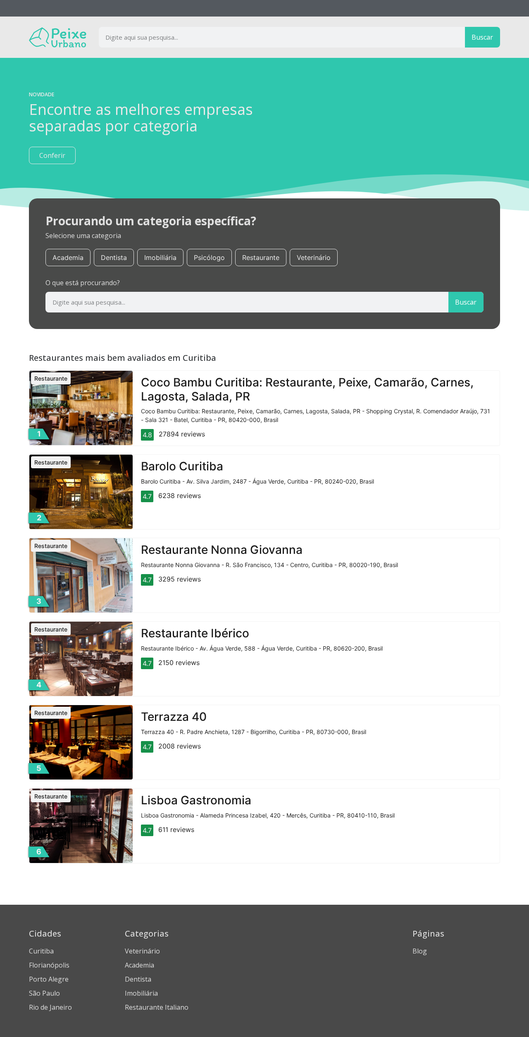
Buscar (482, 37)
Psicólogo (209, 257)
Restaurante (260, 257)
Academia (67, 257)
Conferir (52, 155)
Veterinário (314, 257)
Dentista (114, 257)
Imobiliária (160, 257)
